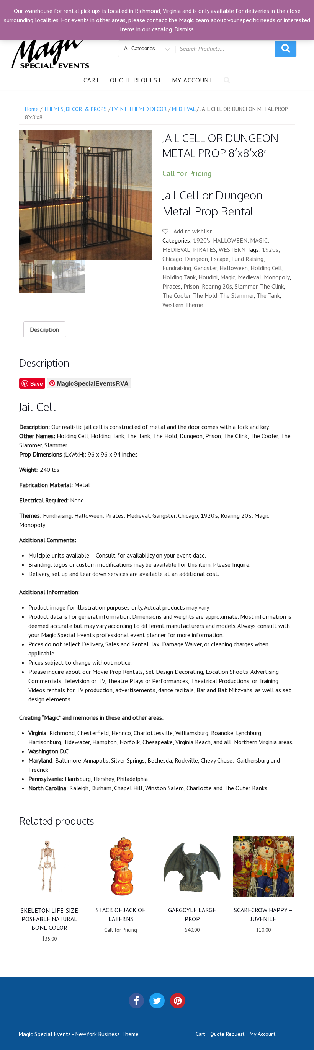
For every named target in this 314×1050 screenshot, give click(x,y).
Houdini (208, 277)
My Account (192, 80)
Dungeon (196, 258)
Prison (191, 286)
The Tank (268, 295)
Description (44, 329)
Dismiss (184, 29)
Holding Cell (266, 268)
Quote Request (136, 80)
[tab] (44, 329)
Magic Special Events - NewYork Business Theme (79, 1034)
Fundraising (176, 268)
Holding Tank (179, 277)
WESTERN (232, 249)
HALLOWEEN (230, 240)
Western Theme (182, 304)
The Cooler (176, 295)
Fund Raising (247, 258)
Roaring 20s (217, 286)
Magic (227, 277)
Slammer (246, 286)
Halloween (233, 268)
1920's (201, 240)
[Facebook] (136, 1000)
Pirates (171, 286)
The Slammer (237, 295)
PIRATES (204, 249)
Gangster (205, 268)
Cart (91, 80)
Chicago (172, 258)
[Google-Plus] (177, 1000)
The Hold (205, 295)
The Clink (272, 286)
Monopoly (276, 277)
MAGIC (259, 240)
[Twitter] (157, 1000)
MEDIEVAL (176, 249)
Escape (220, 258)
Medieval (249, 277)
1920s (270, 249)
